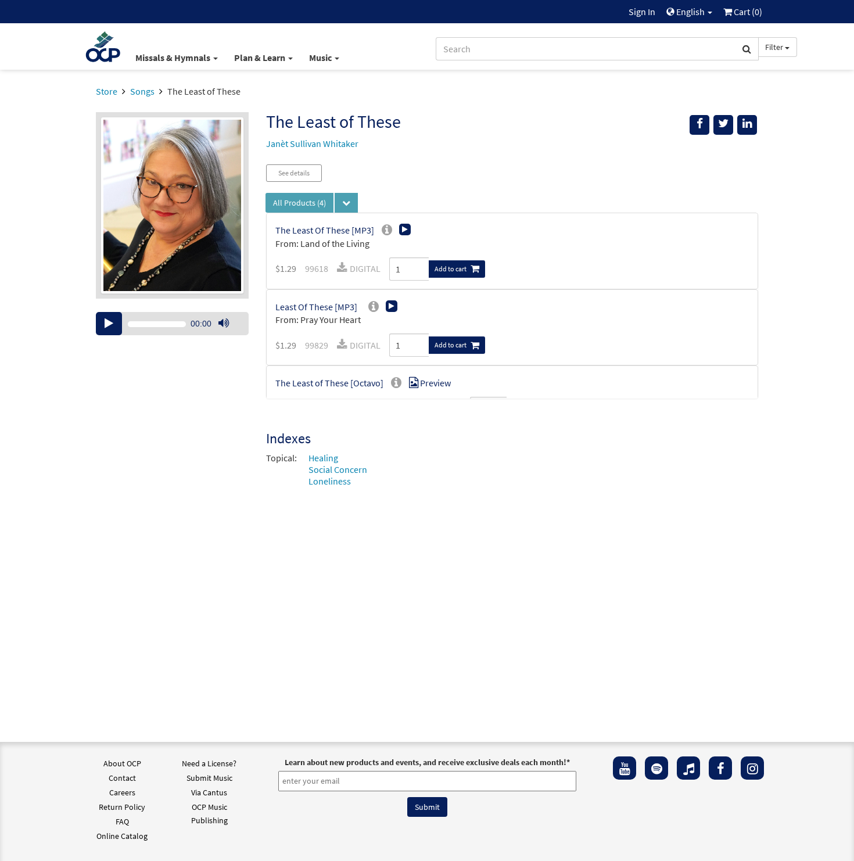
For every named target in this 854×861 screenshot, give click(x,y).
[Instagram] (752, 768)
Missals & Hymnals (173, 57)
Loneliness (329, 481)
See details (294, 172)
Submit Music (209, 778)
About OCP (122, 763)
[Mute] (223, 323)
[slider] (229, 334)
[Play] (109, 323)
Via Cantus (209, 792)
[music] (688, 768)
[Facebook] (720, 768)
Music (321, 57)
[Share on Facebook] (699, 125)
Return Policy (122, 807)
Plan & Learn (260, 57)
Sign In (642, 11)
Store (106, 91)
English (690, 11)
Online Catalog (122, 836)
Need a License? (209, 763)
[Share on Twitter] (723, 125)
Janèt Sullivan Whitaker (312, 143)
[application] (172, 323)
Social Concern (337, 469)
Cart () (747, 11)
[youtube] (624, 768)
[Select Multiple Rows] (346, 203)
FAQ (122, 821)
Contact (122, 778)
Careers (122, 792)
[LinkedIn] (747, 125)
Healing (323, 458)
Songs (142, 91)
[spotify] (656, 768)
